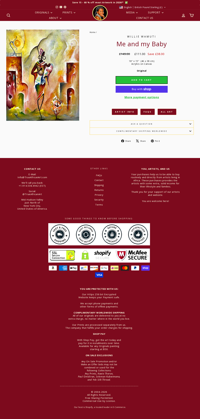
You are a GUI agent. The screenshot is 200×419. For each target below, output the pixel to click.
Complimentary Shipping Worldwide (141, 131)
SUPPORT (154, 12)
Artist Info (125, 111)
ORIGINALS (42, 12)
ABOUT (54, 18)
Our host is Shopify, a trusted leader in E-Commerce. (100, 407)
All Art (167, 111)
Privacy (99, 194)
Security (99, 199)
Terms (99, 204)
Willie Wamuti (141, 36)
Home (92, 32)
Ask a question (141, 124)
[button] (142, 7)
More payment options (141, 97)
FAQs (148, 111)
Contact (99, 180)
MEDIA (130, 12)
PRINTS (67, 12)
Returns (99, 189)
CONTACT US (144, 18)
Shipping (99, 185)
